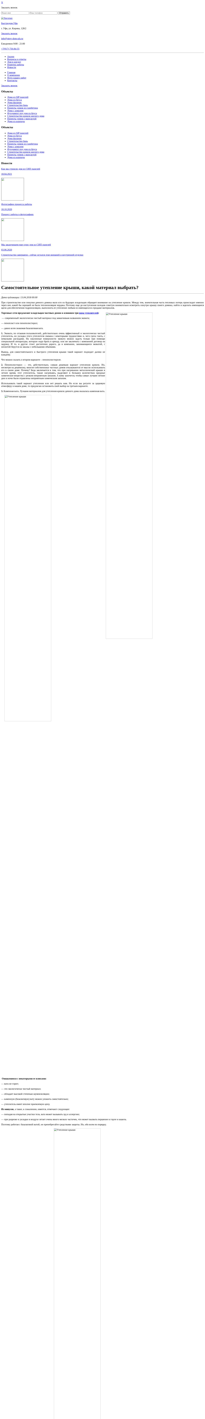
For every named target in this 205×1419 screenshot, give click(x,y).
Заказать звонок (9, 33)
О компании (13, 75)
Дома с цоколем (15, 110)
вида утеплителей (88, 313)
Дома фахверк (14, 102)
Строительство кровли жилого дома (25, 116)
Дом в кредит (14, 62)
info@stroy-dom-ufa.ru (12, 38)
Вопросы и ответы (16, 59)
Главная (11, 72)
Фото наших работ (16, 78)
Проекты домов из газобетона (22, 108)
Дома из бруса (14, 100)
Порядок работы (15, 64)
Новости (11, 67)
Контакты (12, 80)
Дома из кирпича (16, 121)
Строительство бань (17, 105)
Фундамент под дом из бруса (22, 113)
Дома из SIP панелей (17, 97)
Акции (10, 56)
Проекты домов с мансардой (21, 118)
